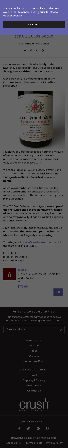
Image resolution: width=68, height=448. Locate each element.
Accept (34, 24)
